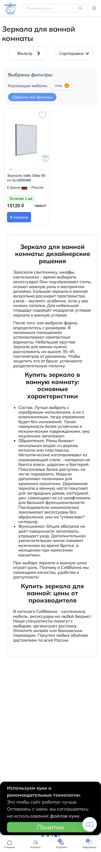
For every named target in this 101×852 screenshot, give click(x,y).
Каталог (94, 8)
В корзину (19, 217)
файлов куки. (65, 816)
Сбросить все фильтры (32, 97)
